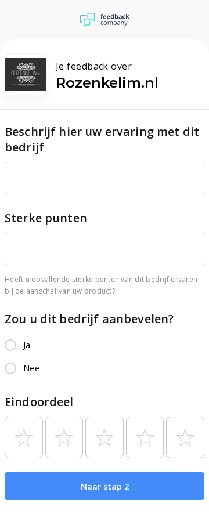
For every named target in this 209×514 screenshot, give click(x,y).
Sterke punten (46, 218)
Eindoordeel (39, 402)
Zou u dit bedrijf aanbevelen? (89, 319)
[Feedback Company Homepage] (104, 20)
